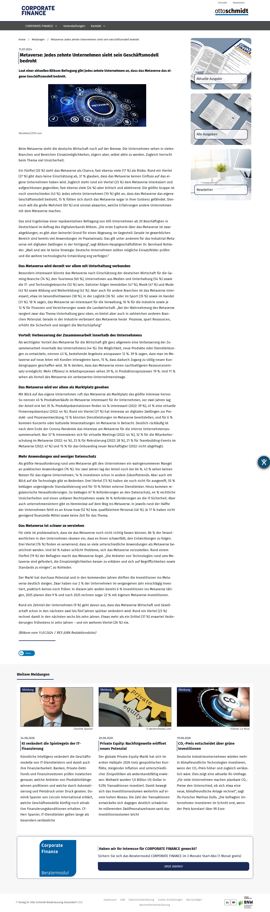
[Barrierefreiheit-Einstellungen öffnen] (264, 462)
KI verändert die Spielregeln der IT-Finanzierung (56, 758)
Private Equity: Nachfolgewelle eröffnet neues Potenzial (135, 758)
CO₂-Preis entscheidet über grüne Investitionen (213, 758)
